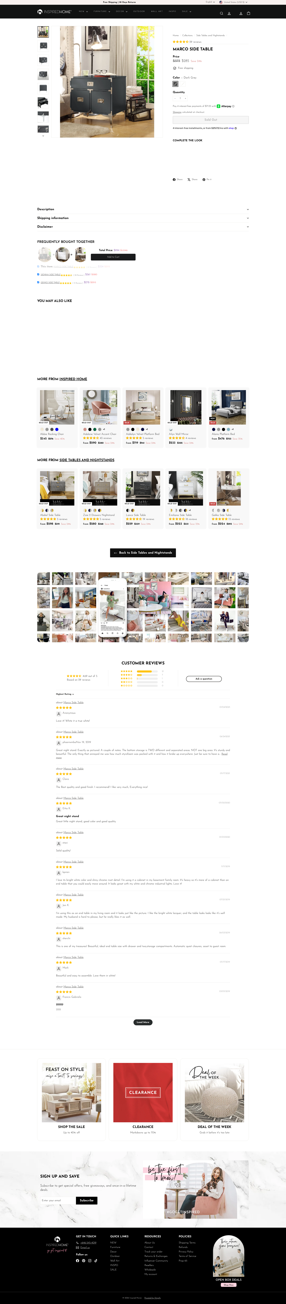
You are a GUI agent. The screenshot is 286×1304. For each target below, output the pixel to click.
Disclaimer (45, 226)
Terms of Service (187, 1256)
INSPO (172, 11)
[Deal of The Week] (214, 1092)
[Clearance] (143, 1092)
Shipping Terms (187, 1242)
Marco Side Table (73, 702)
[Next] (43, 135)
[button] (181, 42)
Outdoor (139, 11)
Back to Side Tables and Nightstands (145, 552)
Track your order (153, 1251)
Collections (187, 35)
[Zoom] (107, 81)
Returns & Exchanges (155, 1256)
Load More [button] (143, 1022)
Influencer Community (156, 1261)
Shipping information (53, 218)
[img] (64, 708)
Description (45, 209)
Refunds (183, 1247)
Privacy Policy (186, 1251)
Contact (148, 1247)
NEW (82, 11)
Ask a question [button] (204, 679)
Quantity (179, 92)
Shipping (177, 112)
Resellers (149, 1265)
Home (176, 35)
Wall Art (157, 11)
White (182, 84)
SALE (185, 11)
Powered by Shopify (152, 1298)
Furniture (101, 11)
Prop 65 (183, 1261)
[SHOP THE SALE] (71, 1092)
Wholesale (150, 1269)
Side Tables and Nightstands (210, 35)
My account (150, 1274)
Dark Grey (175, 84)
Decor (120, 11)
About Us (149, 1242)
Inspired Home (73, 379)
